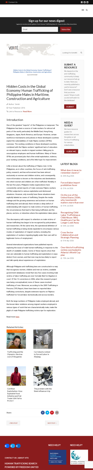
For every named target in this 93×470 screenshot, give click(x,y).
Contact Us (12, 2)
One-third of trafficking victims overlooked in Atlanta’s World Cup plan (72, 251)
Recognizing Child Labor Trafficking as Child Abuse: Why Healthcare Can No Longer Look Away (70, 217)
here (17, 317)
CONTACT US (11, 458)
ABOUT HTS (23, 458)
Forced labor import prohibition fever (70, 183)
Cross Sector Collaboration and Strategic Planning (70, 235)
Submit (70, 106)
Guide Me (71, 151)
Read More (27, 111)
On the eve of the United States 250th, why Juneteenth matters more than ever (72, 199)
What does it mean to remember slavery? (71, 171)
